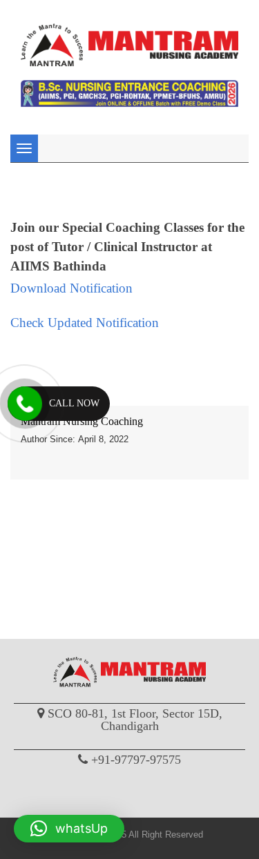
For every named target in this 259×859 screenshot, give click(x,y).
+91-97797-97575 (136, 759)
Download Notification (71, 288)
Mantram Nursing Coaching (82, 421)
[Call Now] (25, 403)
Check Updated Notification (84, 322)
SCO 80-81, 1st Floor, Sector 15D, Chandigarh (135, 719)
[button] (69, 828)
